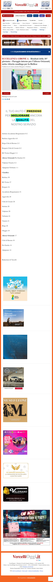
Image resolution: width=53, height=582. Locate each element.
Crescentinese (43, 27)
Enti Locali (28, 36)
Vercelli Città (33, 20)
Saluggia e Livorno (7, 25)
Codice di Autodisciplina (33, 570)
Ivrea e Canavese (26, 23)
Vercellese (40, 20)
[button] (48, 36)
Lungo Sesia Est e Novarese (26, 25)
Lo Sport (47, 93)
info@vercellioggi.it (16, 570)
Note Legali (24, 570)
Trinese (15, 25)
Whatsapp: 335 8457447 (28, 566)
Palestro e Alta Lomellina (8, 29)
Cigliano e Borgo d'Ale (8, 27)
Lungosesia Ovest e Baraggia (40, 25)
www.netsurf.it (31, 577)
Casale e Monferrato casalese (22, 29)
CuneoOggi (5, 31)
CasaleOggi (34, 29)
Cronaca (7, 36)
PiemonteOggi (14, 31)
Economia (23, 36)
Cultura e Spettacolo (15, 36)
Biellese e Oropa (16, 23)
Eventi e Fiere (45, 36)
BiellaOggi (42, 29)
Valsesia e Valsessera (19, 27)
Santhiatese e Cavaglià (37, 23)
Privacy (41, 570)
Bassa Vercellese (6, 23)
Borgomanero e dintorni (32, 27)
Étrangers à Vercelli (37, 36)
